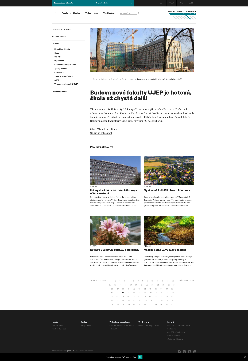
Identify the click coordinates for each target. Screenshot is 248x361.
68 (134, 301)
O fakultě (114, 79)
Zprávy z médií (127, 79)
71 (151, 301)
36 (156, 289)
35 (150, 289)
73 (162, 301)
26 (169, 285)
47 (151, 293)
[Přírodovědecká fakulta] (55, 13)
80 (134, 305)
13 (167, 281)
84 (156, 305)
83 (150, 305)
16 (115, 285)
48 (156, 293)
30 (123, 289)
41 (117, 293)
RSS (69, 351)
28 (112, 289)
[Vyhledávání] (139, 13)
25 (163, 285)
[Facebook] (179, 351)
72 (156, 301)
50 (168, 293)
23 (152, 285)
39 (172, 289)
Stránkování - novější (98, 280)
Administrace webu (59, 351)
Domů (95, 79)
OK (140, 357)
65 (118, 301)
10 (152, 281)
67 (129, 301)
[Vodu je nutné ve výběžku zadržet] (169, 230)
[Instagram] (184, 351)
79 (129, 305)
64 (112, 301)
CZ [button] (161, 3)
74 (167, 301)
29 (118, 289)
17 (120, 285)
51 (173, 293)
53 (117, 297)
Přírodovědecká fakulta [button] (63, 3)
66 (123, 301)
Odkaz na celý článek (101, 132)
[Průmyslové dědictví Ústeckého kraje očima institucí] (115, 170)
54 (123, 297)
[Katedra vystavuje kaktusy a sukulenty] (115, 230)
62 (167, 297)
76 (112, 305)
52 (112, 297)
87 (172, 305)
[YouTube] (194, 351)
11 (157, 281)
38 (167, 289)
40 (112, 293)
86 (167, 305)
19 (131, 285)
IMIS (181, 3)
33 (139, 289)
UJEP (191, 3)
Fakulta (104, 79)
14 (173, 281)
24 (158, 285)
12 (162, 281)
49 (162, 293)
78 (123, 305)
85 (161, 305)
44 (134, 293)
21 (141, 285)
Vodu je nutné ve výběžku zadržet (165, 249)
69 (140, 301)
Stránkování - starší (186, 280)
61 (161, 297)
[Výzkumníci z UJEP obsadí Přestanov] (169, 170)
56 (134, 297)
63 (172, 297)
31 (128, 289)
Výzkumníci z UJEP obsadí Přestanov (167, 190)
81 (139, 305)
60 (156, 297)
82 (145, 305)
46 (145, 293)
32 (134, 289)
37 (161, 289)
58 (145, 297)
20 (136, 285)
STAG (171, 3)
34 (145, 289)
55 (128, 297)
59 (150, 297)
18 (125, 285)
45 (140, 293)
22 (147, 285)
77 (118, 305)
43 (128, 293)
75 (173, 301)
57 (139, 297)
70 (146, 301)
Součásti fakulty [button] (102, 3)
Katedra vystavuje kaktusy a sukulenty (114, 249)
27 (174, 285)
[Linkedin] (189, 351)
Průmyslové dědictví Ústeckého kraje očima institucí (113, 192)
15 (110, 285)
